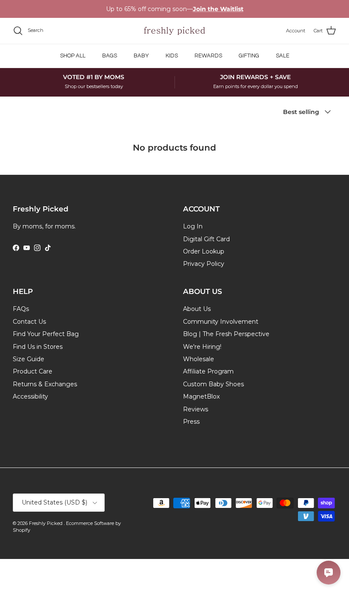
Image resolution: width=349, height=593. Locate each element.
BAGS (109, 56)
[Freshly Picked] (174, 30)
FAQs (21, 309)
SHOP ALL (73, 56)
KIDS (172, 56)
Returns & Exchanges (45, 384)
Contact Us (29, 321)
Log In (193, 226)
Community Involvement (220, 321)
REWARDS (208, 56)
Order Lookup (203, 251)
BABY (141, 56)
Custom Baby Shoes (213, 384)
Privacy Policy (203, 264)
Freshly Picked (46, 523)
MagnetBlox (201, 396)
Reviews (195, 409)
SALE (282, 56)
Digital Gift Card (206, 239)
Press (191, 421)
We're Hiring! (202, 347)
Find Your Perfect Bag (46, 334)
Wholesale (198, 359)
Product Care (32, 371)
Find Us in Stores (38, 347)
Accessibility (30, 396)
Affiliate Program (208, 371)
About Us (197, 309)
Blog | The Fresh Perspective (226, 334)
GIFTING (249, 56)
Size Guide (28, 359)
